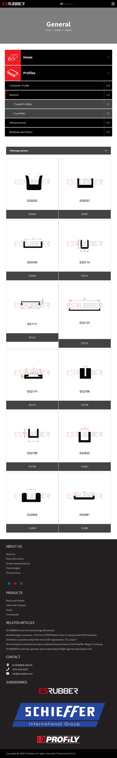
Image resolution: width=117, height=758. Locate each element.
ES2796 (84, 404)
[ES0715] (85, 222)
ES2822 (84, 466)
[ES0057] (85, 161)
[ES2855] (32, 475)
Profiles (57, 30)
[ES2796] (85, 351)
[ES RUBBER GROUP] (9, 665)
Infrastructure (17, 122)
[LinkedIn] (21, 583)
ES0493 (32, 275)
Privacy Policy (13, 572)
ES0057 (84, 214)
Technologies (13, 568)
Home (48, 30)
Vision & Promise (15, 558)
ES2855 (32, 528)
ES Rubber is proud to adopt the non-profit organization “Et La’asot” (41, 639)
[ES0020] (32, 161)
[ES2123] (85, 284)
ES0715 (84, 275)
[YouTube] (15, 583)
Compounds (12, 614)
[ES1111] (32, 284)
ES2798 (32, 466)
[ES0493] (32, 222)
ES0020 (32, 214)
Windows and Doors (20, 132)
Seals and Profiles (15, 600)
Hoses (27, 57)
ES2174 (32, 404)
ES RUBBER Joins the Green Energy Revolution (30, 630)
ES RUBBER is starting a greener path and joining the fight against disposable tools (49, 649)
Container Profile (19, 85)
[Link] (58, 691)
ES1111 (32, 337)
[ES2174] (32, 351)
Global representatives (18, 563)
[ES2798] (32, 413)
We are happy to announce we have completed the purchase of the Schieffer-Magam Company (54, 644)
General (13, 95)
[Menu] (113, 4)
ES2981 (84, 528)
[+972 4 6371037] (9, 669)
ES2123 (84, 343)
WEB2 (72, 753)
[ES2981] (85, 475)
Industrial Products (16, 605)
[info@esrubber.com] (9, 674)
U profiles (19, 113)
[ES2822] (85, 413)
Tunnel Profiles (23, 104)
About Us (10, 554)
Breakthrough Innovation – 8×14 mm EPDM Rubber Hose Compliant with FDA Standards (51, 635)
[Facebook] (9, 583)
